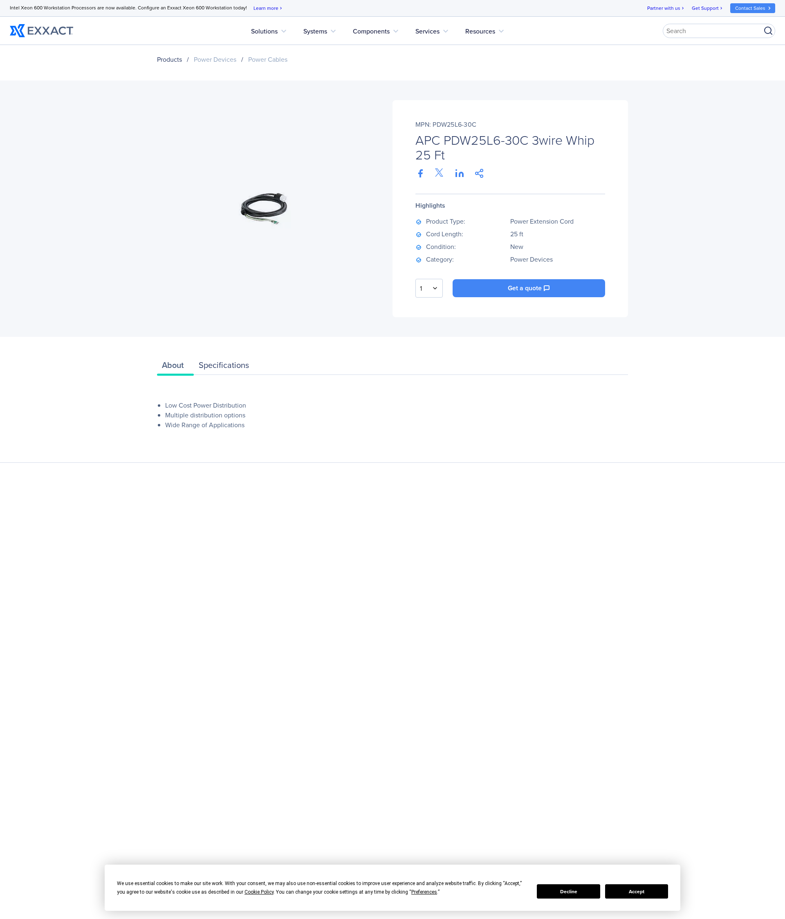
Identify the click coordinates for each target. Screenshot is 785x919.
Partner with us (666, 8)
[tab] (175, 367)
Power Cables (267, 59)
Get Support (708, 8)
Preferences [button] (424, 892)
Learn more (268, 8)
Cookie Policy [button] (259, 892)
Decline (568, 891)
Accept (636, 891)
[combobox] (429, 288)
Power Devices (215, 59)
